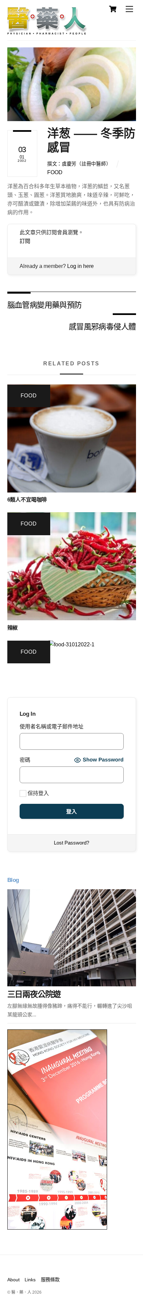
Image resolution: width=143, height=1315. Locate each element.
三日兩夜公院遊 (34, 994)
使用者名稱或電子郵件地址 (51, 726)
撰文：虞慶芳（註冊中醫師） (79, 164)
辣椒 (12, 628)
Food (55, 172)
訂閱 (25, 241)
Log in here (80, 266)
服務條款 (50, 1279)
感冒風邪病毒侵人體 (102, 326)
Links (30, 1279)
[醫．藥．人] (47, 31)
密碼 (25, 760)
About (13, 1279)
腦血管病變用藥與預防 (44, 304)
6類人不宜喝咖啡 (27, 500)
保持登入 (37, 793)
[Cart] (112, 9)
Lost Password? (71, 843)
